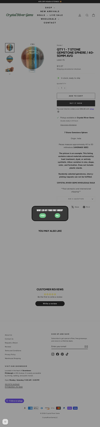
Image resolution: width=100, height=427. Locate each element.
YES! (42, 215)
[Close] (65, 209)
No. (57, 215)
